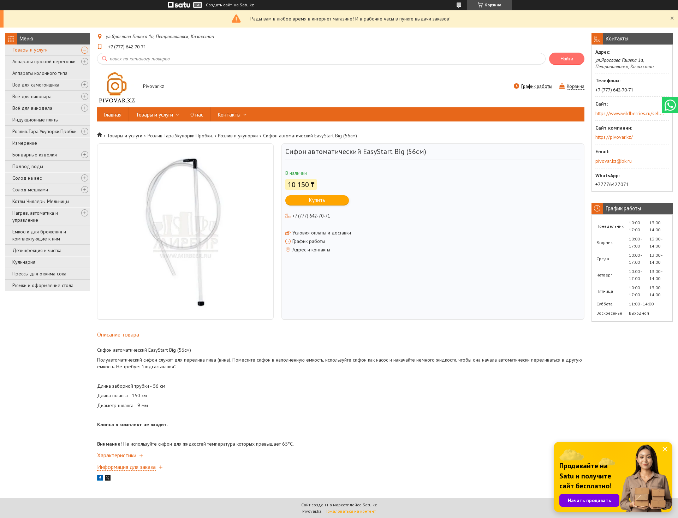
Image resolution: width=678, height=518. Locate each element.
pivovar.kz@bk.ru (613, 161)
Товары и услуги (30, 50)
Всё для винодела (32, 108)
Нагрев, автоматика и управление (35, 216)
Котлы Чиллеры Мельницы (40, 201)
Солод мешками (30, 189)
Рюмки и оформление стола (42, 285)
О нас (196, 114)
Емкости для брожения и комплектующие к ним (39, 235)
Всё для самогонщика (35, 85)
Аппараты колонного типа (39, 73)
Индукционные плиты (35, 120)
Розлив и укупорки (238, 135)
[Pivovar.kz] (116, 87)
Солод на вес (27, 178)
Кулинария (23, 262)
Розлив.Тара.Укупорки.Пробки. (45, 131)
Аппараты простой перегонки (44, 61)
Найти (566, 58)
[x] (108, 479)
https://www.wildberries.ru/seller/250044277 (629, 113)
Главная (112, 114)
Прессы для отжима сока (39, 273)
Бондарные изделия (34, 154)
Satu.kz (370, 504)
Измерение (24, 143)
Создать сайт (219, 4)
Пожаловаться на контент (350, 511)
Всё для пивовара (32, 96)
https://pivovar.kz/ (614, 137)
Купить (317, 200)
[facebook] (100, 479)
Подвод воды (27, 166)
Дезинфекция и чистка (36, 250)
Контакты (229, 114)
